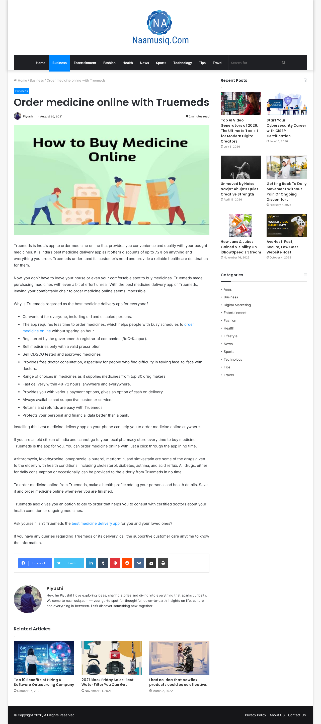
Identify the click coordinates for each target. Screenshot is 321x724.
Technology (182, 63)
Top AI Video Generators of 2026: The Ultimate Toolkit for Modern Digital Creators (239, 131)
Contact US (297, 715)
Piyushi (28, 116)
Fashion (109, 63)
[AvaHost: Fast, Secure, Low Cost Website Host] (287, 225)
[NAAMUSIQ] (161, 27)
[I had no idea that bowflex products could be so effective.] (179, 658)
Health (128, 63)
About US (277, 715)
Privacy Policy (255, 715)
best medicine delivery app (96, 523)
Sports (161, 63)
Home (40, 63)
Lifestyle (230, 336)
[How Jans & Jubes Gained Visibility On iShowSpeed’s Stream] (241, 225)
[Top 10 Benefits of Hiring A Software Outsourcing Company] (44, 658)
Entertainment (85, 63)
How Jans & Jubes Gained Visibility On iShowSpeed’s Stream (241, 247)
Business (59, 63)
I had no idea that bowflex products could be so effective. (178, 682)
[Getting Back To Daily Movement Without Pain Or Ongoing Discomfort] (287, 167)
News (144, 63)
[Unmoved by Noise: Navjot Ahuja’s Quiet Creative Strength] (241, 167)
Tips (202, 63)
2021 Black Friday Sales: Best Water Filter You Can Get (108, 682)
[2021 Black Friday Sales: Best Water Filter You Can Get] (112, 658)
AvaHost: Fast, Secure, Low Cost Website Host (282, 247)
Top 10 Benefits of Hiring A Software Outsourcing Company (44, 682)
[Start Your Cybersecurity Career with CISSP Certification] (287, 103)
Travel (217, 63)
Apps (228, 289)
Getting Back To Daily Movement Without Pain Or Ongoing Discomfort (286, 191)
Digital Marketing (237, 305)
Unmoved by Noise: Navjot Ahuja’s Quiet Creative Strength (239, 189)
